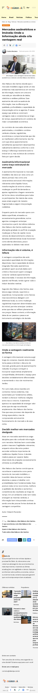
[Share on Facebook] (7, 45)
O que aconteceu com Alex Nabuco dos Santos (16, 525)
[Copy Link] (13, 45)
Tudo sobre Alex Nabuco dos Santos (15, 532)
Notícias (6, 25)
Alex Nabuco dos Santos (26, 521)
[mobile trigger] (3, 7)
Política (35, 613)
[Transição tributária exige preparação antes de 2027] (7, 594)
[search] (24, 7)
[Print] (16, 45)
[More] (19, 45)
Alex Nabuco (12, 521)
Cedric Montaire (12, 51)
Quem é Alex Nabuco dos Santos (14, 529)
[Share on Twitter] (10, 45)
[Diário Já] (14, 7)
